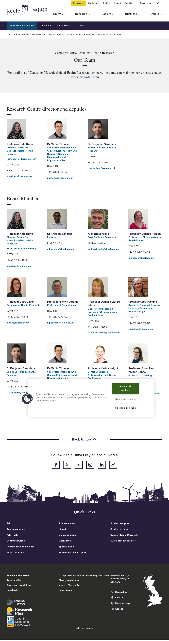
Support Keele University (124, 535)
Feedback (12, 590)
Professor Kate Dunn (84, 77)
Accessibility (14, 580)
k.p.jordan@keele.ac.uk (60, 322)
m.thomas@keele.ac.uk (60, 178)
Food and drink (15, 552)
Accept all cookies (125, 388)
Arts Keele (12, 535)
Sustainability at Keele (123, 540)
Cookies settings (125, 407)
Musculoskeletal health (22, 25)
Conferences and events (20, 546)
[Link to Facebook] (56, 465)
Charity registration (69, 580)
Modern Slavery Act (69, 585)
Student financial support (73, 552)
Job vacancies (67, 523)
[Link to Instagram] (90, 465)
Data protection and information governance (84, 575)
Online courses (67, 535)
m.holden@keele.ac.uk (141, 258)
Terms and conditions (19, 585)
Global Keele (145, 3)
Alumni (117, 3)
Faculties (128, 3)
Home (9, 34)
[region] (91, 398)
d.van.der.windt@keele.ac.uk (104, 332)
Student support (119, 523)
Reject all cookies (125, 399)
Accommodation (16, 529)
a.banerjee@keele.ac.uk (60, 249)
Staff (105, 3)
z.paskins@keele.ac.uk (141, 329)
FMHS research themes (70, 34)
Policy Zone (65, 590)
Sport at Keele (66, 546)
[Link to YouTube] (79, 465)
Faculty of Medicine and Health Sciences (35, 34)
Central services (16, 540)
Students (92, 3)
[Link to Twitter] (67, 465)
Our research (64, 25)
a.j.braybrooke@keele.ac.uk (103, 249)
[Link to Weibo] (113, 465)
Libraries (63, 529)
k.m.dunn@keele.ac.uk (19, 176)
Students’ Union (119, 529)
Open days (65, 540)
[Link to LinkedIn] (102, 465)
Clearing (77, 3)
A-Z (9, 523)
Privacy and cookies (18, 575)
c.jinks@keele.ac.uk (18, 322)
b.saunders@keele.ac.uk (102, 168)
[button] (158, 3)
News (81, 25)
